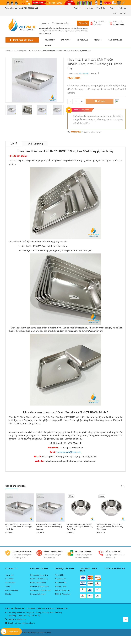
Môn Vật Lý (59, 575)
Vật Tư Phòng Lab (62, 590)
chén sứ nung (75, 31)
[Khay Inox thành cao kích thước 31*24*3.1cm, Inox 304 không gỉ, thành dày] (50, 507)
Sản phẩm (89, 8)
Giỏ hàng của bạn (118, 22)
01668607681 (21, 619)
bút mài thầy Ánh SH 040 (79, 28)
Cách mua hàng (115, 40)
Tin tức (112, 8)
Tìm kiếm (83, 23)
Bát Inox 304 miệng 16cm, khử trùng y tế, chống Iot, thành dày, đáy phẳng (110, 526)
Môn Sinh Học (60, 583)
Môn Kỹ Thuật (60, 586)
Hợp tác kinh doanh (38, 594)
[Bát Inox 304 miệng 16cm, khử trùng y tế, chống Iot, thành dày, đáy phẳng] (111, 507)
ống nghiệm (66, 31)
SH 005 (41, 31)
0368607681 (33, 8)
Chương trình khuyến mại (40, 590)
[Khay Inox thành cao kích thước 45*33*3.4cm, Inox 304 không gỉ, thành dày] (19, 507)
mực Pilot (57, 31)
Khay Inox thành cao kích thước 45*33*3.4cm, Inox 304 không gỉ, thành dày (18, 526)
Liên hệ (123, 13)
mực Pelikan (49, 31)
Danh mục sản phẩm (23, 40)
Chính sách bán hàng (39, 579)
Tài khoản (97, 24)
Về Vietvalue (101, 8)
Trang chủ (77, 8)
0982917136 (76, 132)
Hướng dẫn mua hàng (39, 575)
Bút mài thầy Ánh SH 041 (61, 28)
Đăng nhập (97, 22)
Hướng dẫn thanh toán (39, 586)
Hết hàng (10, 537)
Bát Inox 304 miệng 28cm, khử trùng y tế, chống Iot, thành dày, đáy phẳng (80, 526)
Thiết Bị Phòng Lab (62, 594)
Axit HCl (48, 33)
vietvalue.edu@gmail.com (24, 623)
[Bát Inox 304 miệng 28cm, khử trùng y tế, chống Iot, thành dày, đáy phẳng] (81, 507)
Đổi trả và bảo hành (38, 583)
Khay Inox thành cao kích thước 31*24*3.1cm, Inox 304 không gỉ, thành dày (49, 526)
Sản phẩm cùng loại (15, 485)
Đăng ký (104, 22)
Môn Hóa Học (60, 579)
